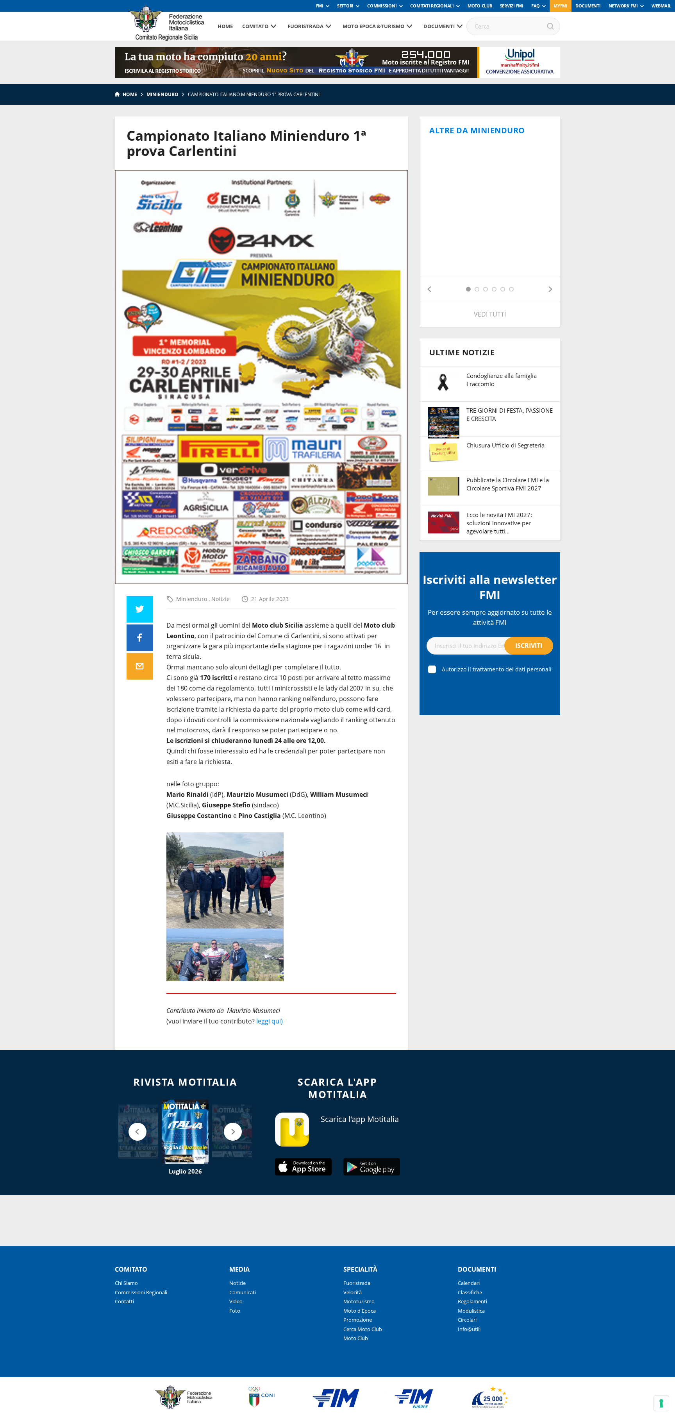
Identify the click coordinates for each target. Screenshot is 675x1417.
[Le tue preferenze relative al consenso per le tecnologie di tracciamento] (661, 1403)
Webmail (661, 6)
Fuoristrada (305, 26)
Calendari (469, 1282)
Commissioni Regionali (141, 1292)
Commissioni (381, 6)
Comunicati (242, 1292)
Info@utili (469, 1329)
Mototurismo (359, 1301)
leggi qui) (269, 1021)
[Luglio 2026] (185, 1132)
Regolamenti (472, 1301)
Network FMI (623, 6)
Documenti (588, 6)
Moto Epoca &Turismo (373, 26)
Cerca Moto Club (362, 1329)
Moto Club (480, 6)
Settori (345, 6)
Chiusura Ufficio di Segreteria (505, 445)
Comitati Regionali (432, 6)
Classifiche (470, 1292)
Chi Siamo (126, 1282)
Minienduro (162, 94)
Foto (234, 1310)
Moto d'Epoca (359, 1310)
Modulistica (471, 1310)
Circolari (467, 1319)
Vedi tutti (490, 314)
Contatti (124, 1301)
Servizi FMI (511, 6)
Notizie (220, 599)
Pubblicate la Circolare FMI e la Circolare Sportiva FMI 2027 (507, 484)
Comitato (255, 26)
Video (236, 1301)
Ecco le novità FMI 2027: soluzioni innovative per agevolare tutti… (499, 523)
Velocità (352, 1292)
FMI (319, 6)
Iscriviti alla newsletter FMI (490, 587)
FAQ (535, 6)
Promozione (357, 1319)
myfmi (561, 6)
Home (225, 26)
